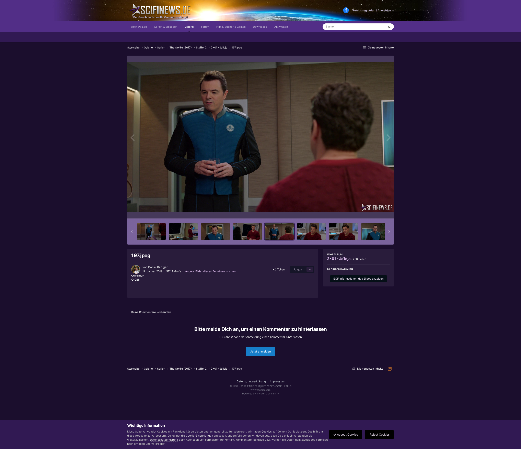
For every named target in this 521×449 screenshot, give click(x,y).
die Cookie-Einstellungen (197, 435)
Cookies (267, 431)
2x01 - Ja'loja (338, 259)
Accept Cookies (347, 434)
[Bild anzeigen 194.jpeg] (183, 231)
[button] (131, 231)
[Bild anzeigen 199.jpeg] (343, 231)
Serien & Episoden (165, 26)
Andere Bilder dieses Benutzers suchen (210, 271)
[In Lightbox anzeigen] (260, 137)
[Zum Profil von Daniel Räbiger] (135, 269)
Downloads (260, 26)
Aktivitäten (281, 26)
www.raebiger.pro (260, 389)
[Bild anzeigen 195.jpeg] (215, 231)
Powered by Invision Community (260, 393)
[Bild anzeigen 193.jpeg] (151, 231)
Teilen (280, 269)
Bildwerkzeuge (375, 211)
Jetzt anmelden (260, 351)
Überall (375, 26)
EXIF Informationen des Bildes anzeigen (358, 278)
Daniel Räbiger (157, 267)
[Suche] (389, 26)
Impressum (277, 381)
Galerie (189, 26)
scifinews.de (139, 26)
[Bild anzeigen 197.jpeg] (279, 231)
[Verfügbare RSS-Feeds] (389, 369)
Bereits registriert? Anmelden (372, 10)
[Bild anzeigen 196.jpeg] (247, 231)
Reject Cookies (379, 434)
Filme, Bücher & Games (231, 26)
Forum (205, 26)
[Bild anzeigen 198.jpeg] (311, 231)
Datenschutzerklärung (251, 381)
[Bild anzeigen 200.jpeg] (375, 231)
